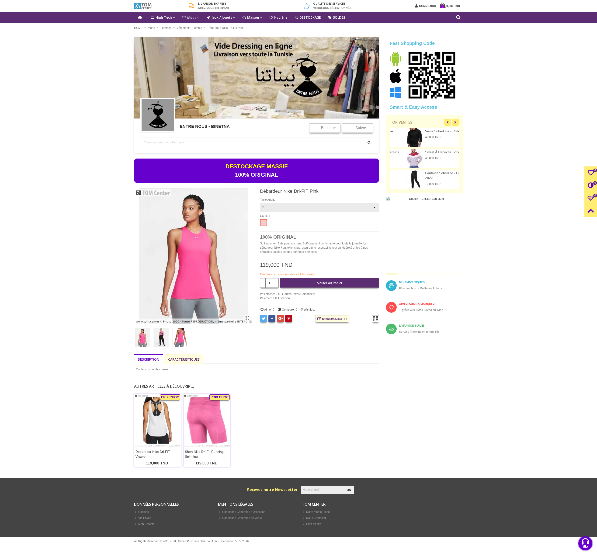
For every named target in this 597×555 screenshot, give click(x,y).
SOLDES (339, 17)
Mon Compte (146, 524)
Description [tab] (148, 359)
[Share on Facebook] (271, 318)
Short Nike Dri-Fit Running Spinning (204, 454)
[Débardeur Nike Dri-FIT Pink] (247, 318)
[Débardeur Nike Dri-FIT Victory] (157, 420)
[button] (447, 122)
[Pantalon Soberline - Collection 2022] (398, 179)
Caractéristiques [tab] (184, 359)
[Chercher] (458, 18)
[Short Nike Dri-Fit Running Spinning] (207, 420)
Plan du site (313, 524)
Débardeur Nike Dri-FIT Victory (152, 454)
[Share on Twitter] (263, 318)
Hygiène (280, 17)
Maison (253, 17)
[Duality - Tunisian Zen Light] (424, 235)
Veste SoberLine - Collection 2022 (433, 131)
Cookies (143, 512)
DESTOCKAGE (310, 17)
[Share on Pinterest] (288, 318)
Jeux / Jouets (222, 17)
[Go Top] (590, 210)
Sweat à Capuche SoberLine (429, 152)
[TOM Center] (159, 6)
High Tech (164, 17)
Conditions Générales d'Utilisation (243, 512)
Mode (191, 17)
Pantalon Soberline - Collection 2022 (431, 175)
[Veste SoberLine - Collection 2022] (398, 137)
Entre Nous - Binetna (205, 126)
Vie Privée (144, 518)
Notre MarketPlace (318, 512)
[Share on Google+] (280, 318)
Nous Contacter (316, 518)
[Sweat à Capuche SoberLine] (398, 158)
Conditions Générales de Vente (242, 518)
